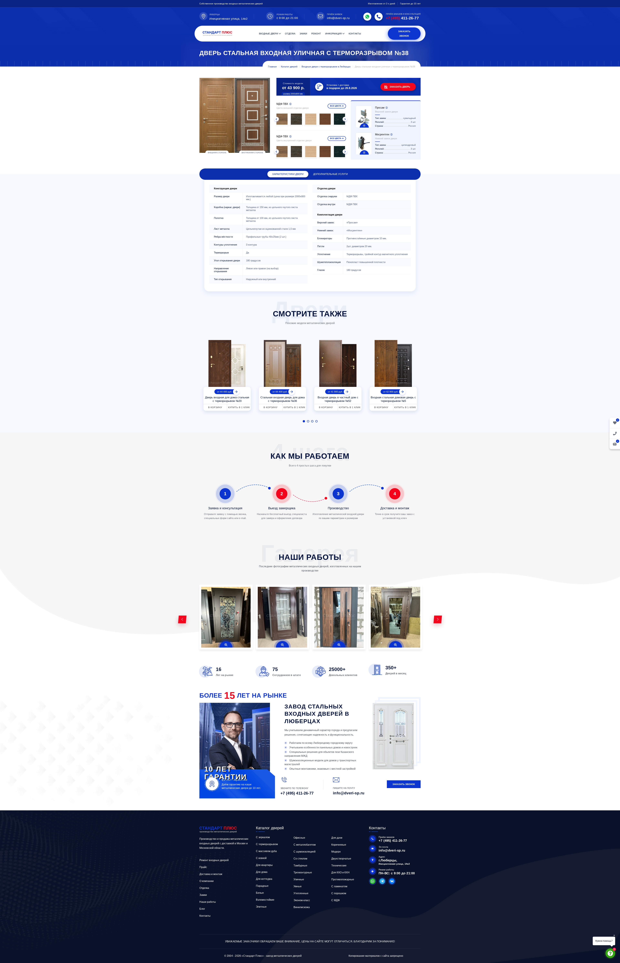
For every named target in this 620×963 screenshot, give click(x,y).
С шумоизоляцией (304, 851)
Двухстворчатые (341, 858)
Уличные (299, 879)
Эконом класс (302, 900)
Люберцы (214, 14)
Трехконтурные (303, 872)
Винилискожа (302, 907)
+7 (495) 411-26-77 (297, 793)
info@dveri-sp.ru (338, 18)
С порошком (338, 893)
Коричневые (338, 844)
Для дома (261, 872)
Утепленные (301, 893)
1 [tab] (304, 421)
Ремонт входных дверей (214, 860)
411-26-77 (402, 18)
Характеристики (288, 174)
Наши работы (207, 901)
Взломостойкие (265, 899)
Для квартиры (264, 865)
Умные (298, 886)
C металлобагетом (305, 844)
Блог (202, 908)
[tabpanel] (227, 374)
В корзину (215, 407)
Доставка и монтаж (210, 874)
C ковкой (261, 858)
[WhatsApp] (367, 17)
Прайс (203, 867)
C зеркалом (263, 837)
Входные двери (268, 33)
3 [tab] (312, 421)
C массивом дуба (266, 851)
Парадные (262, 885)
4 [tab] (316, 421)
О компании (206, 881)
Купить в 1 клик (239, 407)
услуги (330, 174)
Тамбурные (300, 865)
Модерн (336, 851)
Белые (260, 892)
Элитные (261, 906)
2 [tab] (308, 421)
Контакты (355, 33)
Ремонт (316, 33)
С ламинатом (339, 886)
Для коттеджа (264, 879)
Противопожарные (342, 879)
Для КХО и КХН (340, 872)
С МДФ (335, 900)
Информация (333, 33)
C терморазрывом (267, 844)
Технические (338, 865)
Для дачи (336, 837)
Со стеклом (300, 858)
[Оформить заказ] (615, 433)
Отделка (290, 33)
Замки (303, 33)
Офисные (299, 837)
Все (335, 106)
